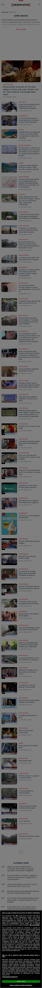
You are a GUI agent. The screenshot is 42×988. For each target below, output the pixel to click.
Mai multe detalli (35, 925)
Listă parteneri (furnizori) (10, 977)
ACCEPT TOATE (21, 981)
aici (16, 941)
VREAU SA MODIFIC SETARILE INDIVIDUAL (21, 985)
